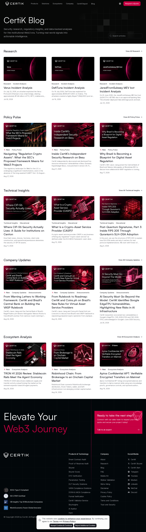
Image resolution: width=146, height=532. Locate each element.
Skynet (71, 468)
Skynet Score (74, 472)
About (102, 459)
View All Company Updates (129, 260)
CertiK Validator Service (78, 500)
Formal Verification (76, 496)
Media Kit (104, 476)
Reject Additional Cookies (85, 525)
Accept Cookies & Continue (61, 525)
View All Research (133, 51)
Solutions (45, 4)
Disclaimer (104, 488)
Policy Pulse (17, 150)
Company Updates (19, 293)
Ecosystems (57, 4)
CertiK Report (82, 4)
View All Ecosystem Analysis (128, 337)
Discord (134, 492)
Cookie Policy (106, 496)
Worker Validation (107, 480)
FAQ (102, 472)
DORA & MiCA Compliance (79, 492)
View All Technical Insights (129, 190)
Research (7, 84)
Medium (134, 480)
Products (34, 4)
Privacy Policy (106, 492)
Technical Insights (11, 223)
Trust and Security (107, 504)
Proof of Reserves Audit (79, 463)
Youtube (134, 476)
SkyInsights (73, 504)
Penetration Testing (77, 480)
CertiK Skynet (136, 463)
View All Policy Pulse (131, 117)
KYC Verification (75, 476)
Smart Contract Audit (77, 459)
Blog (93, 4)
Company (69, 4)
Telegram (134, 472)
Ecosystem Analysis (20, 369)
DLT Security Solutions (78, 484)
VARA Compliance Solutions (80, 488)
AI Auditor (73, 509)
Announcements (35, 293)
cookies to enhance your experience (74, 519)
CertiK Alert (135, 468)
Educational (24, 223)
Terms (56, 521)
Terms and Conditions (109, 500)
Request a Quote (132, 4)
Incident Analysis (19, 84)
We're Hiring (105, 484)
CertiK (133, 459)
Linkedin (134, 484)
